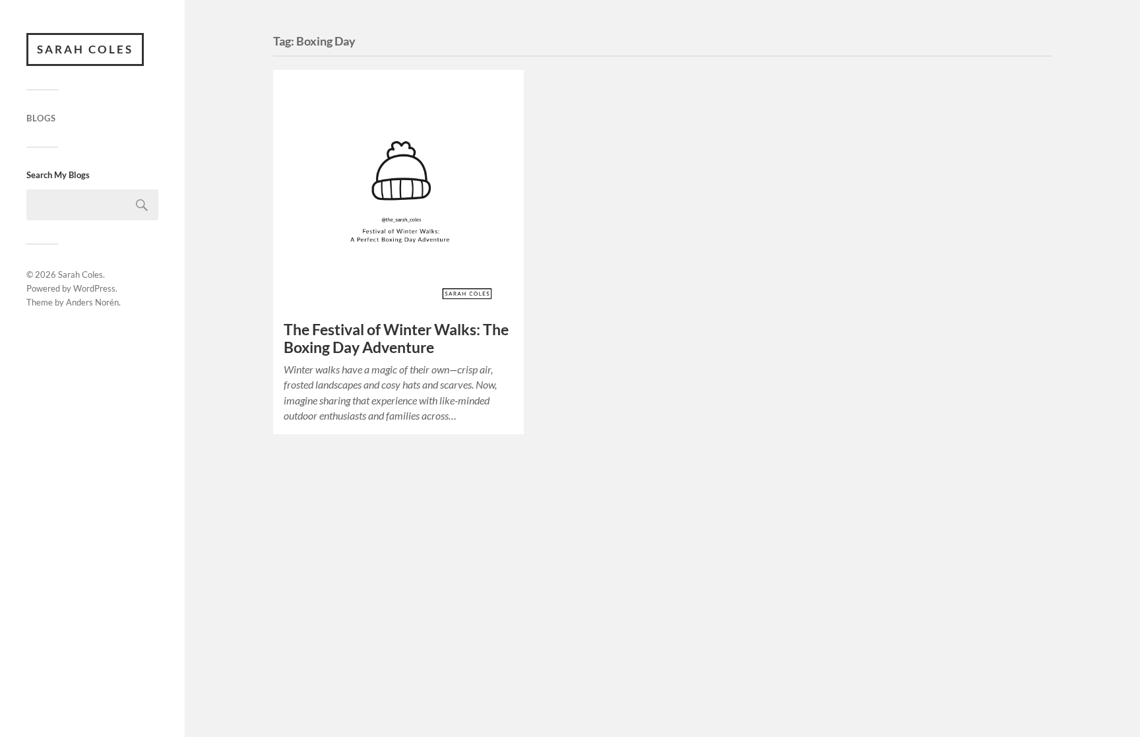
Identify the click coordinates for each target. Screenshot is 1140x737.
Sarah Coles (85, 49)
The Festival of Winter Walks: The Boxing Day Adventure (396, 338)
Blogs (41, 118)
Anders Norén (92, 302)
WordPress (94, 288)
